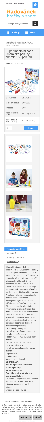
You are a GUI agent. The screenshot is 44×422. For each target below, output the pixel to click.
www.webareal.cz (27, 401)
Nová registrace (19, 4)
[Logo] (22, 13)
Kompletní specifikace (16, 249)
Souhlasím (37, 417)
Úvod (8, 42)
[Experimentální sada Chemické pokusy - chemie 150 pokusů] (22, 68)
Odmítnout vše (25, 417)
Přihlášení (9, 4)
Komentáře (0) (13, 262)
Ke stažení (11, 253)
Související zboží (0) (15, 257)
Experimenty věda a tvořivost (21, 42)
